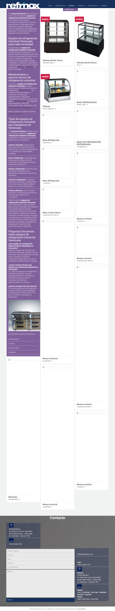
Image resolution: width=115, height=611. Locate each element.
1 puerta (51, 181)
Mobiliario (12, 352)
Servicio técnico (93, 5)
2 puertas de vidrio (52, 213)
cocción (20, 67)
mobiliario (29, 67)
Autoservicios (13, 339)
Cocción (11, 343)
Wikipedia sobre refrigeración (20, 107)
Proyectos (81, 5)
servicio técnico (25, 90)
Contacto (104, 5)
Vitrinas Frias (53, 61)
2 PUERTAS (89, 144)
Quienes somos (60, 5)
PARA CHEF (87, 103)
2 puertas (51, 141)
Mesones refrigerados (17, 180)
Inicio (50, 5)
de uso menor (13, 348)
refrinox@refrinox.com (85, 554)
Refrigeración (69, 9)
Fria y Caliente (49, 107)
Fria (87, 63)
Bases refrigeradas (15, 158)
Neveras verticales (15, 145)
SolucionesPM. (82, 609)
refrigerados (14, 498)
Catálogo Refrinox (15, 114)
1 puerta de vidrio (84, 405)
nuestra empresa (20, 101)
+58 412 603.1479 (83, 565)
